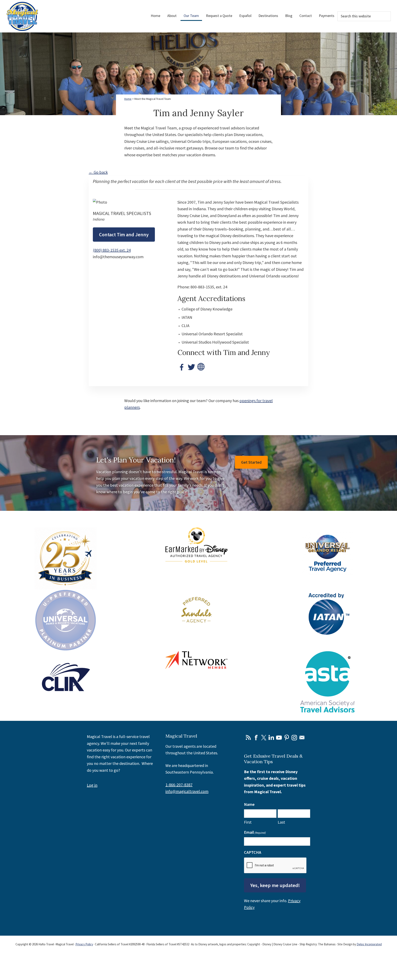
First (248, 822)
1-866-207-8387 (179, 784)
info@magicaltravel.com (186, 791)
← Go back (98, 172)
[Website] (201, 366)
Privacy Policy (84, 944)
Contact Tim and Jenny (124, 234)
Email (302, 737)
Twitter (263, 737)
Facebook (256, 737)
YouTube (279, 737)
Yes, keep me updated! (275, 885)
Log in (92, 785)
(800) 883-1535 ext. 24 (112, 250)
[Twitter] (191, 366)
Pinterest (286, 737)
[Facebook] (181, 366)
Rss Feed (248, 737)
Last (281, 822)
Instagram (294, 737)
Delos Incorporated (369, 944)
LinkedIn (271, 737)
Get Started (251, 462)
